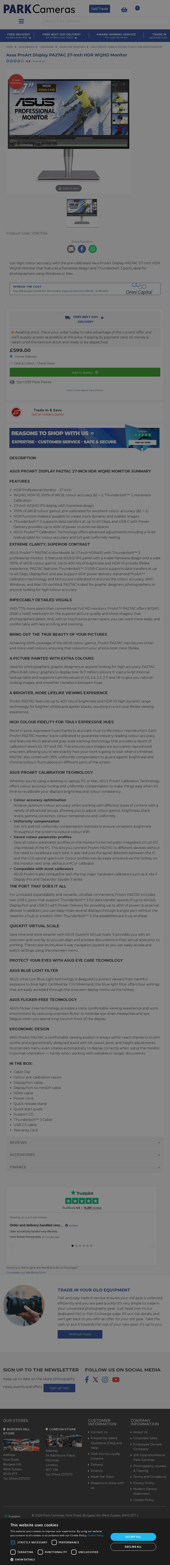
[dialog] (85, 1542)
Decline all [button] (133, 1546)
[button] (58, 1559)
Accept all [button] (133, 1537)
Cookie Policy (96, 1535)
